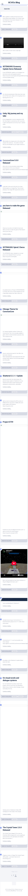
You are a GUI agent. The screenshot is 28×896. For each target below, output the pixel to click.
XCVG (10, 29)
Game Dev (14, 29)
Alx (21, 890)
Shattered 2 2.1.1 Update (13, 376)
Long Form (20, 132)
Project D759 (8, 422)
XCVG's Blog (14, 2)
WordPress (13, 890)
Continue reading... (7, 24)
